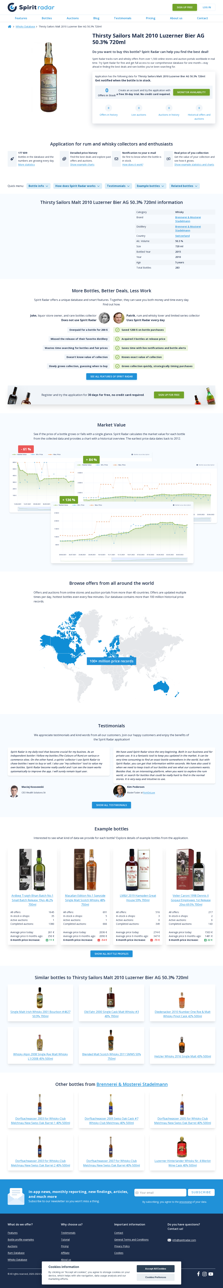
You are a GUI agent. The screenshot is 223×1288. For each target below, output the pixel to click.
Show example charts (82, 164)
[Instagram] (205, 1274)
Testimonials (122, 18)
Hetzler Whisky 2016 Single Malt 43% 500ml (182, 1056)
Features (21, 18)
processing (185, 1201)
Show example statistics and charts (194, 164)
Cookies (118, 1252)
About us (176, 18)
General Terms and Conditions (131, 1239)
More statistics (26, 164)
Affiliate (65, 1252)
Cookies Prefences (155, 1277)
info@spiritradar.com (184, 1240)
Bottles (47, 18)
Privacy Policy (122, 1246)
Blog (96, 18)
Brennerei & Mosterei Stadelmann (132, 1084)
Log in (207, 7)
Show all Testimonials (111, 805)
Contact (202, 18)
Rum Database (16, 1252)
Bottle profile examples (21, 1239)
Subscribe (201, 1192)
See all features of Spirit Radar (111, 376)
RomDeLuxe (149, 792)
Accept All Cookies (155, 1268)
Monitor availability (191, 92)
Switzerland (182, 235)
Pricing (150, 18)
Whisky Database (25, 26)
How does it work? (132, 164)
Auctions (73, 18)
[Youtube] (211, 1274)
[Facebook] (199, 1274)
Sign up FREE (185, 7)
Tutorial (65, 1239)
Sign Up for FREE (169, 394)
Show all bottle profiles (111, 953)
